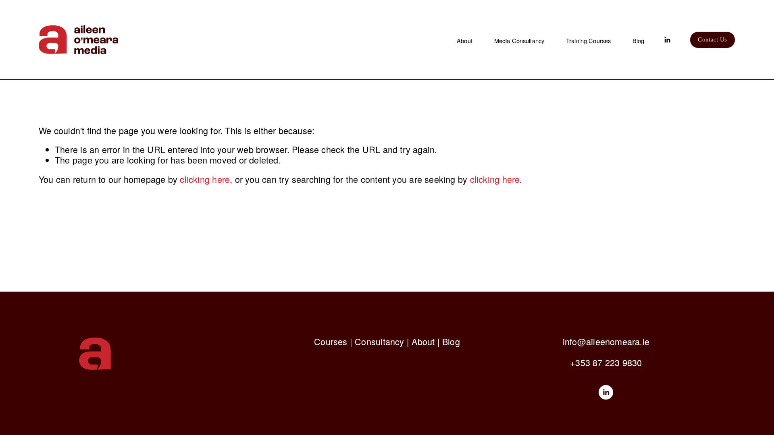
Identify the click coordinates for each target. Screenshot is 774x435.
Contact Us (712, 39)
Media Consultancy (519, 40)
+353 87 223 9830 (606, 362)
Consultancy (379, 341)
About (464, 40)
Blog (639, 40)
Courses (330, 341)
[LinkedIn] (667, 40)
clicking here (205, 179)
